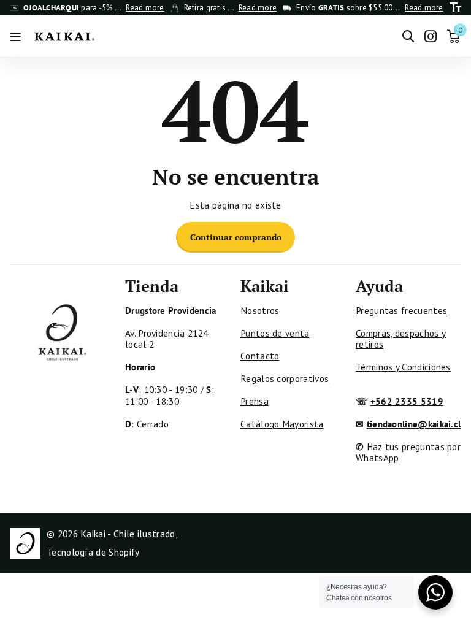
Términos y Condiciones (403, 367)
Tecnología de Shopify (93, 552)
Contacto (259, 356)
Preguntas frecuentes (401, 310)
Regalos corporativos (284, 378)
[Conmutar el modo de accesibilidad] (455, 7)
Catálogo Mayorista (282, 424)
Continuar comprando (235, 237)
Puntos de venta (275, 333)
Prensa (254, 401)
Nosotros (259, 310)
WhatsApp (377, 457)
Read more (145, 8)
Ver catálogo (17, 36)
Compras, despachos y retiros (401, 338)
